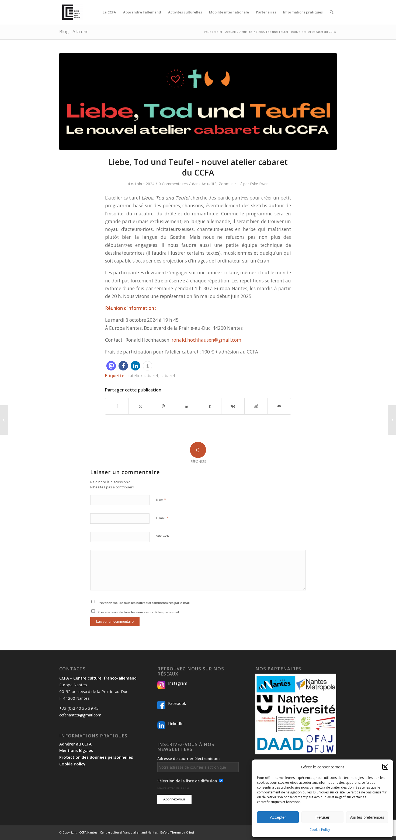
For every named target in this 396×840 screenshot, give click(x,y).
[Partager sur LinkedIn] (186, 406)
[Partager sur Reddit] (256, 406)
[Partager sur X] (140, 406)
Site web (162, 536)
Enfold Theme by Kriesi (177, 832)
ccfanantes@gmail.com (80, 715)
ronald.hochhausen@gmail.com (206, 340)
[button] (385, 766)
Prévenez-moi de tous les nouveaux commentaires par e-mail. (144, 603)
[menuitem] (109, 12)
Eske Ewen (259, 183)
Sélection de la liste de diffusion (187, 780)
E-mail (162, 517)
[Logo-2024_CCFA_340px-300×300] (71, 12)
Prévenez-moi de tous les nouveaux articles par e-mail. (139, 612)
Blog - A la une (74, 31)
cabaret (168, 376)
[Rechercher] (331, 12)
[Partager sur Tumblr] (209, 406)
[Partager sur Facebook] (116, 406)
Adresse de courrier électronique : (188, 758)
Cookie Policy (320, 829)
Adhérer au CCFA (75, 744)
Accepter (278, 817)
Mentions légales (76, 750)
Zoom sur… (229, 183)
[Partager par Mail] (279, 406)
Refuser (322, 817)
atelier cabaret (144, 376)
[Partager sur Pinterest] (163, 406)
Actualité (209, 183)
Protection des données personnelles (96, 757)
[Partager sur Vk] (232, 406)
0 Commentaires (173, 183)
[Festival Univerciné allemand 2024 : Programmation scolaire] (4, 420)
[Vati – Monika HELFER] (392, 420)
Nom (161, 499)
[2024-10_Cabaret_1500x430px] (198, 101)
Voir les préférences (366, 817)
